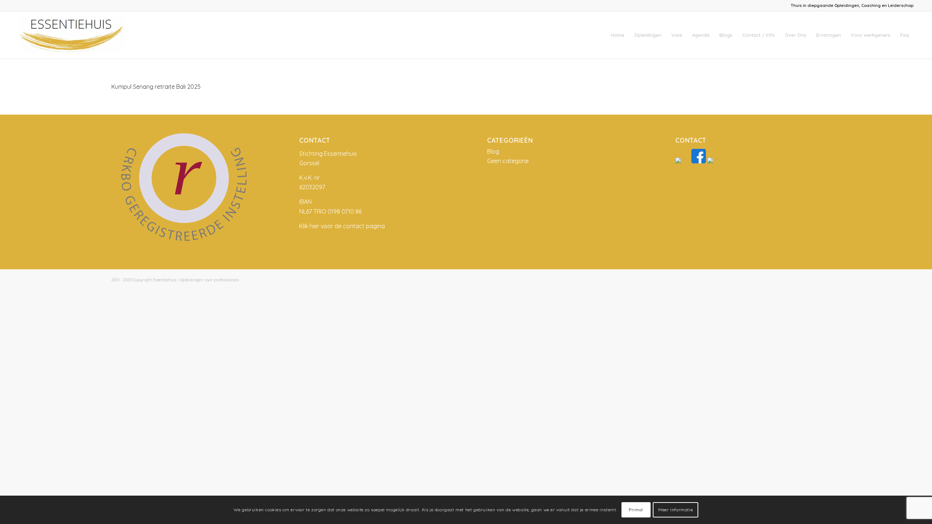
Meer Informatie (675, 509)
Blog (493, 151)
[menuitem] (617, 35)
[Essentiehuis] (72, 35)
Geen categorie (508, 160)
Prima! (636, 509)
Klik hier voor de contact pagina (342, 226)
